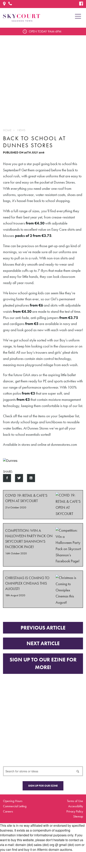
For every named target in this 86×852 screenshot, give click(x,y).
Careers (8, 811)
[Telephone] (10, 4)
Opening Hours (12, 801)
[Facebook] (81, 4)
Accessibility (75, 806)
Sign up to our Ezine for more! (43, 663)
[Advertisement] (43, 78)
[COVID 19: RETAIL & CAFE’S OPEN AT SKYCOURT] (43, 504)
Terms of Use (75, 801)
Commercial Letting (14, 806)
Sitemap (78, 816)
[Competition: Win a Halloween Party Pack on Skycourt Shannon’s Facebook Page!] (43, 544)
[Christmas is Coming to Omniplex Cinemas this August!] (43, 589)
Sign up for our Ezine (43, 785)
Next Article (43, 643)
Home (7, 130)
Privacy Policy (74, 811)
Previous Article (43, 628)
